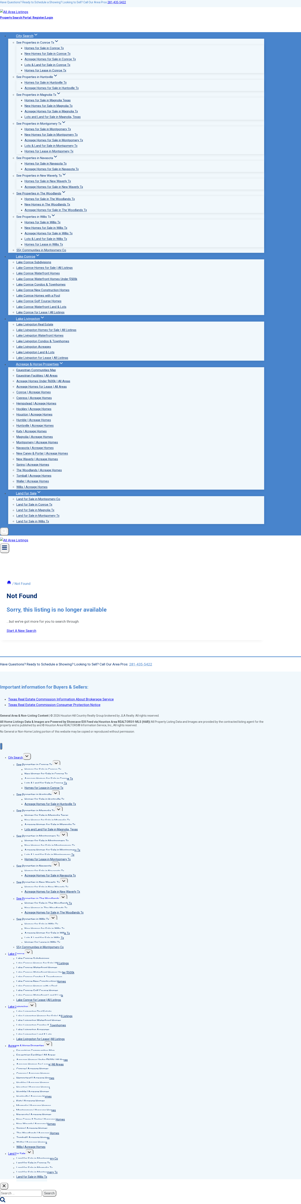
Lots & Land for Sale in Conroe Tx (47, 65)
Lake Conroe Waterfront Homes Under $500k (46, 279)
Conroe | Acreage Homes (33, 392)
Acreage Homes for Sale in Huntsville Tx (52, 88)
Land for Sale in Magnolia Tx (35, 510)
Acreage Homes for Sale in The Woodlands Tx (56, 210)
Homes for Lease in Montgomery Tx (49, 151)
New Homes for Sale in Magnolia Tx (48, 106)
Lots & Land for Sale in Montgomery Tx (51, 146)
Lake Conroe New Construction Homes (42, 290)
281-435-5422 (117, 2)
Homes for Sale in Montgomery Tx (48, 129)
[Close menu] (1, 746)
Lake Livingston (18, 1006)
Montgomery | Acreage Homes (37, 442)
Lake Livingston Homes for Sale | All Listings (46, 330)
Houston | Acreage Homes (34, 414)
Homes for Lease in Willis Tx (44, 244)
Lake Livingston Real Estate (34, 324)
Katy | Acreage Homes (31, 431)
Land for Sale (16, 1153)
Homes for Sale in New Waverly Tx (48, 181)
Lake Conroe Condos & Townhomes (41, 284)
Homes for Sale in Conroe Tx (44, 48)
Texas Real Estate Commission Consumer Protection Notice (54, 705)
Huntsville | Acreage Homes (35, 426)
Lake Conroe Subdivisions (33, 262)
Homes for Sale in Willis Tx (42, 222)
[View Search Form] (4, 531)
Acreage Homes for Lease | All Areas (41, 387)
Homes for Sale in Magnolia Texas (48, 100)
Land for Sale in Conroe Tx (34, 504)
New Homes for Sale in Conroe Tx (47, 54)
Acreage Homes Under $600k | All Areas (43, 381)
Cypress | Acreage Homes (34, 398)
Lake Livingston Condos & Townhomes (42, 341)
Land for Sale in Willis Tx (32, 521)
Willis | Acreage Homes (32, 487)
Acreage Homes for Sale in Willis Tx (48, 233)
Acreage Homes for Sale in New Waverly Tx (54, 187)
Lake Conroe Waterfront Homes (38, 273)
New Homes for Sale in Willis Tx (46, 228)
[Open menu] (4, 548)
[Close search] (4, 1186)
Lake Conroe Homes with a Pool (38, 295)
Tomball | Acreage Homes (33, 476)
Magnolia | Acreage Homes (34, 437)
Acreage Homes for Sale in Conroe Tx (50, 59)
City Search (15, 757)
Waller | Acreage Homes (32, 481)
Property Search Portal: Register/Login (26, 17)
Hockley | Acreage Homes (33, 409)
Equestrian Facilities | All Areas (37, 375)
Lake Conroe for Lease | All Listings (40, 312)
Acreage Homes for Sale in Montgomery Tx (54, 140)
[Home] (9, 584)
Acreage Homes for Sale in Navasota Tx (52, 169)
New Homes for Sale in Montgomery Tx (51, 135)
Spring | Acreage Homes (32, 464)
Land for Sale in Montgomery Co (38, 499)
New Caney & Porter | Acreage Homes (42, 453)
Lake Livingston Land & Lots (35, 352)
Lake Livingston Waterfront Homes (39, 336)
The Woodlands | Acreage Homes (39, 470)
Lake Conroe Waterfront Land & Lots (41, 307)
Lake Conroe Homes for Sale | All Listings (44, 268)
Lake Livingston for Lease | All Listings (42, 358)
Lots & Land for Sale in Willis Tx (46, 239)
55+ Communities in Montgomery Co (41, 250)
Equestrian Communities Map (36, 370)
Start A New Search (21, 631)
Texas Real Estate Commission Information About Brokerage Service (61, 699)
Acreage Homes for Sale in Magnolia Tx (51, 111)
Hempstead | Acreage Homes (36, 403)
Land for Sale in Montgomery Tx (37, 516)
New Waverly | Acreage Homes (37, 459)
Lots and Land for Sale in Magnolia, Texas (53, 117)
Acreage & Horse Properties (26, 1045)
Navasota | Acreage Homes (35, 448)
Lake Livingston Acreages (33, 347)
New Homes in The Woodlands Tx (47, 204)
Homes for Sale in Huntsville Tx (46, 83)
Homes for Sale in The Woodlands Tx (50, 199)
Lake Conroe (16, 954)
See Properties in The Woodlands (37, 898)
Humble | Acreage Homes (33, 420)
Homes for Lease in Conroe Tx (45, 70)
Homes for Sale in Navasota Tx (46, 163)
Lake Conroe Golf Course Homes (38, 301)
